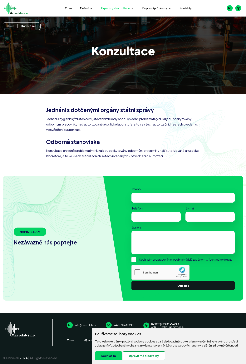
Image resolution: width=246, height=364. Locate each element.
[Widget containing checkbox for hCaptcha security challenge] (160, 272)
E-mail (189, 208)
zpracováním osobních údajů (174, 259)
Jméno (136, 189)
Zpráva (136, 227)
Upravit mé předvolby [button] (144, 355)
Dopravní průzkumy (154, 8)
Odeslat (183, 285)
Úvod (10, 25)
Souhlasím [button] (108, 355)
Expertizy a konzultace (115, 8)
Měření (84, 8)
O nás (68, 8)
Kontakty (186, 8)
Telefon (137, 208)
